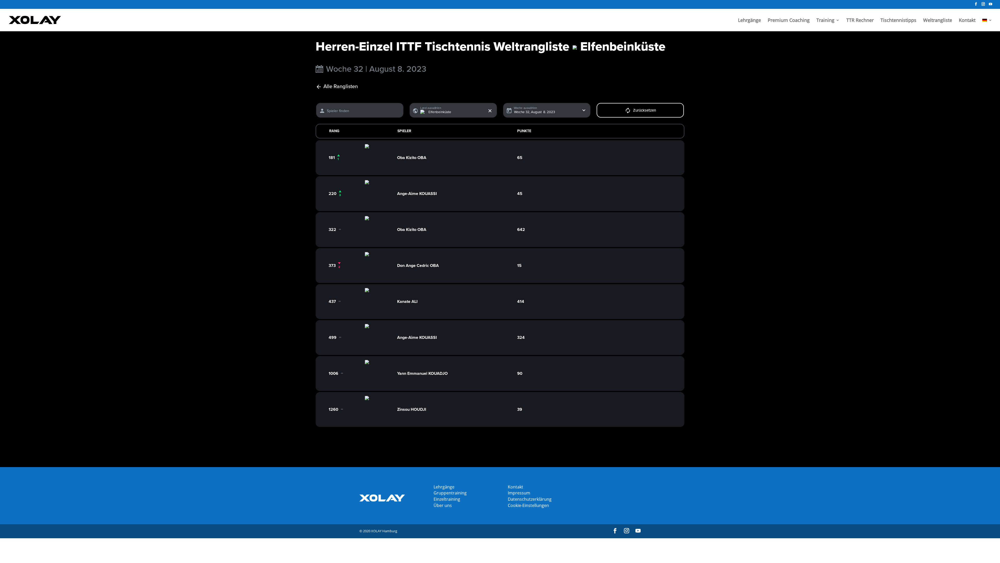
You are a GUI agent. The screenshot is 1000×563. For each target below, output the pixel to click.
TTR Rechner (860, 20)
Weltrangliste (937, 20)
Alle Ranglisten (340, 87)
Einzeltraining (447, 499)
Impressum (519, 493)
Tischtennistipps (898, 20)
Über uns (443, 505)
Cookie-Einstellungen (528, 505)
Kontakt (967, 20)
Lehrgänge (749, 20)
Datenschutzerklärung (530, 499)
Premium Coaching (789, 20)
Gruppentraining (450, 493)
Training (825, 20)
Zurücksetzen (644, 110)
